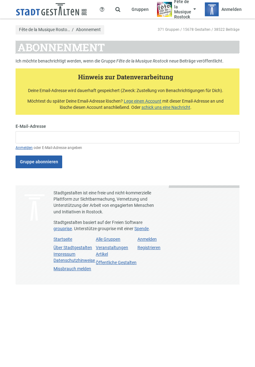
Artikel (102, 254)
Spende (141, 228)
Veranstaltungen (112, 247)
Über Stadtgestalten (72, 247)
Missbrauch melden (72, 268)
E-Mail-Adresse (31, 126)
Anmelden (24, 148)
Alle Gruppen (108, 239)
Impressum (64, 254)
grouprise (62, 228)
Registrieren (148, 247)
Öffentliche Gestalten (116, 262)
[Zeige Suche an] (118, 9)
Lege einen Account (142, 101)
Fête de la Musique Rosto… (44, 30)
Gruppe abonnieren (39, 161)
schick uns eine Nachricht (165, 107)
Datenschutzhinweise (74, 260)
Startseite (62, 239)
